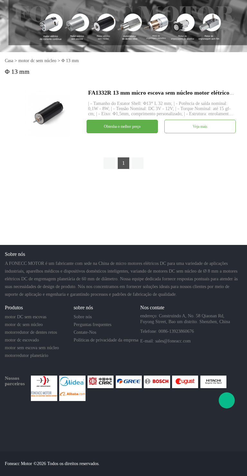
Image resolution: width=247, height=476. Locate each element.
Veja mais (200, 126)
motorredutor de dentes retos (31, 332)
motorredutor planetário (26, 355)
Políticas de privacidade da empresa (106, 340)
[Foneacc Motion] (44, 394)
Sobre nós (83, 316)
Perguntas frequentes (92, 324)
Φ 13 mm (70, 60)
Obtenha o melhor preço (122, 126)
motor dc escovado (22, 340)
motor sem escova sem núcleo (32, 347)
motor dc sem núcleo (37, 60)
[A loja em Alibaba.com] (72, 394)
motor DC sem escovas (25, 316)
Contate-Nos (85, 332)
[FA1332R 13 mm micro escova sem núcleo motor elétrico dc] (47, 113)
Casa (9, 60)
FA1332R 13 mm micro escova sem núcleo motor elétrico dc (162, 92)
